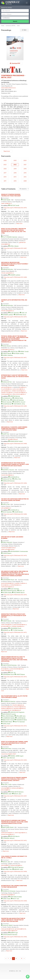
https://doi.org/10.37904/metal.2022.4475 (15, 316)
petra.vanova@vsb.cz (19, 389)
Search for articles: (6, 7)
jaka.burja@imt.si (5, 789)
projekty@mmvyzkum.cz (7, 349)
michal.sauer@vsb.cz (6, 394)
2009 (25, 181)
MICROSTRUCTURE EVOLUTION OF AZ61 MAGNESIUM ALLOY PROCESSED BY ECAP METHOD (13, 615)
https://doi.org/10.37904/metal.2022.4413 (15, 725)
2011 (5, 181)
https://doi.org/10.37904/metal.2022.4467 (15, 248)
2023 (5, 164)
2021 (25, 164)
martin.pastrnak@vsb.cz (7, 586)
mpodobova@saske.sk (19, 708)
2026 (5, 160)
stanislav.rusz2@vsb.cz (7, 392)
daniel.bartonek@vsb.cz (7, 832)
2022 (15, 164)
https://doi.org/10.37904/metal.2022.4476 (15, 555)
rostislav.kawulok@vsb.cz (19, 390)
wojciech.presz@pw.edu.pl (8, 547)
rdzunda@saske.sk (6, 710)
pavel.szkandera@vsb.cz (7, 583)
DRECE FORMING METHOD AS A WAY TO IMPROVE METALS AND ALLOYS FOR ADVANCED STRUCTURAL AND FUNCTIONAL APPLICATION (14, 659)
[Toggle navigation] (27, 2)
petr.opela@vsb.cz (6, 390)
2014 (5, 177)
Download (6, 198)
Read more (7, 151)
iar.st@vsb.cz (22, 387)
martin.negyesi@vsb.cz (21, 832)
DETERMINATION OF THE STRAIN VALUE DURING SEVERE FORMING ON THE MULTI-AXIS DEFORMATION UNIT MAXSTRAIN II (15, 464)
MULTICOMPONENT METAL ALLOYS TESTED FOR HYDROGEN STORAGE (14, 696)
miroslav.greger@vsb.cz (7, 273)
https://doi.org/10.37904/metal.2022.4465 (15, 406)
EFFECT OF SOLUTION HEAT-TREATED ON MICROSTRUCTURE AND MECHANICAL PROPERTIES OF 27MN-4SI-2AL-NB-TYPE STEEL (13, 231)
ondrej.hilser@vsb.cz (15, 585)
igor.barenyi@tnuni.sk (20, 929)
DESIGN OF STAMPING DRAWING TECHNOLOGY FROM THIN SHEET (11, 195)
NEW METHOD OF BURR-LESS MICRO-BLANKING (12, 537)
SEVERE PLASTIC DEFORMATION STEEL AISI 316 (14, 300)
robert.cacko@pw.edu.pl (7, 549)
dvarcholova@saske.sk (7, 706)
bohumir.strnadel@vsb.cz (8, 834)
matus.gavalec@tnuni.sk (7, 929)
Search (15, 21)
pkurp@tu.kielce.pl (13, 439)
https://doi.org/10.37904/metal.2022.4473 (15, 676)
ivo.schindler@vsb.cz (6, 389)
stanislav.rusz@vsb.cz (21, 583)
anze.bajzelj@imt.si (6, 788)
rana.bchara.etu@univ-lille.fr (8, 754)
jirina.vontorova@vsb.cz (19, 394)
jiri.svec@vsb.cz (5, 585)
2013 (15, 177)
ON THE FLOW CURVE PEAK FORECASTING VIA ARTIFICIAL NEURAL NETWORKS (15, 499)
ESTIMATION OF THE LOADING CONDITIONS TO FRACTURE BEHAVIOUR (14, 886)
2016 (15, 173)
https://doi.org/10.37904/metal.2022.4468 (15, 277)
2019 (15, 168)
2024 (25, 160)
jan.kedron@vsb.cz (6, 626)
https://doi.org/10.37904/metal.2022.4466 (15, 514)
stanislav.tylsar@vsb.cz (18, 626)
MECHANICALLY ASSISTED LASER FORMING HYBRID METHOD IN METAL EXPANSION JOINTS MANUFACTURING (14, 428)
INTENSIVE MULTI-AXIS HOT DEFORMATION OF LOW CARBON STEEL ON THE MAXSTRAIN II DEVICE (15, 376)
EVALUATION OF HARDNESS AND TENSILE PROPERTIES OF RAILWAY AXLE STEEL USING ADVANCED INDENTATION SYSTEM (14, 822)
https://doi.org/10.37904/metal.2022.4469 (15, 443)
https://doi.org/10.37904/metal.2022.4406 (15, 936)
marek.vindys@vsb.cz (7, 624)
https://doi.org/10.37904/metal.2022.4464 (15, 483)
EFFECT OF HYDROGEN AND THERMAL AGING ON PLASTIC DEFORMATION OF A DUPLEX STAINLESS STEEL (14, 743)
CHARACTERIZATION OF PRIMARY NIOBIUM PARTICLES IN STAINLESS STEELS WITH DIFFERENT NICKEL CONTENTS (14, 779)
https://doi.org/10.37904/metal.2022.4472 (15, 632)
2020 (5, 168)
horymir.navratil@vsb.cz (20, 392)
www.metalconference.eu (8, 88)
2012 (25, 177)
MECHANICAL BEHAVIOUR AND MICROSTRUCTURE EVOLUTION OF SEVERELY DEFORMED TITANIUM (14, 264)
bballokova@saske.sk (7, 708)
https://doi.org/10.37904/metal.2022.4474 (15, 207)
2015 (25, 173)
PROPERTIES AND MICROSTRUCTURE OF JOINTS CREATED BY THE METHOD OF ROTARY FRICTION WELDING (13, 920)
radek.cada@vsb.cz (6, 203)
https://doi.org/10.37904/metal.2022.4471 (15, 357)
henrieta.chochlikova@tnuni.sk (9, 930)
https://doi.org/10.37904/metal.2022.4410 (15, 840)
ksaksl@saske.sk (16, 710)
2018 (25, 168)
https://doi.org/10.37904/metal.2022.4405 (15, 760)
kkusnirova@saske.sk (18, 705)
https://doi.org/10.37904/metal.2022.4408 (15, 871)
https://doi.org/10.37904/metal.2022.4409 (15, 900)
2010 (15, 181)
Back (25, 30)
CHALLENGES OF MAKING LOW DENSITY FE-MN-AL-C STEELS (14, 857)
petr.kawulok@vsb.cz (7, 387)
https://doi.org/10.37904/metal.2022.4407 (15, 796)
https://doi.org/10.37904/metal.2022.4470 (15, 594)
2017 (5, 173)
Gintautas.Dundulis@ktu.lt (8, 894)
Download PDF (15, 63)
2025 (15, 160)
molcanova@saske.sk (20, 706)
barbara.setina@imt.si (17, 788)
